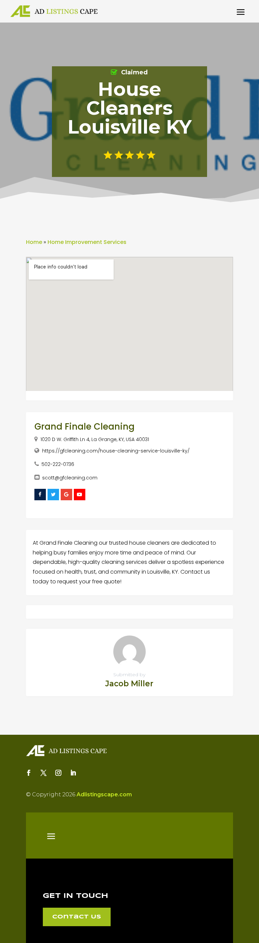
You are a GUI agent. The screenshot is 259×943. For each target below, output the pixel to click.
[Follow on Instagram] (58, 773)
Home (34, 242)
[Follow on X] (43, 773)
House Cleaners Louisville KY (129, 108)
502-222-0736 (57, 464)
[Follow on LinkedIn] (73, 773)
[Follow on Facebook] (29, 773)
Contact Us (76, 916)
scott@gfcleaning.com (69, 477)
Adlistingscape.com (104, 794)
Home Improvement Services (87, 242)
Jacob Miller (129, 683)
